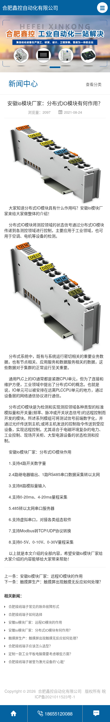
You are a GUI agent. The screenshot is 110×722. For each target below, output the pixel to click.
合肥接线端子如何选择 (25, 614)
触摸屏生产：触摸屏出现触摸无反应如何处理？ (61, 581)
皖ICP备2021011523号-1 (70, 693)
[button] (102, 7)
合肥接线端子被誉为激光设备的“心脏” (36, 661)
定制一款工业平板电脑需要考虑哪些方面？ (40, 653)
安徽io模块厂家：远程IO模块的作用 (51, 576)
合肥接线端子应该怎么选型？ (30, 645)
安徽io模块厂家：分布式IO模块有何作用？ (40, 630)
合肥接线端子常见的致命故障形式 (33, 606)
